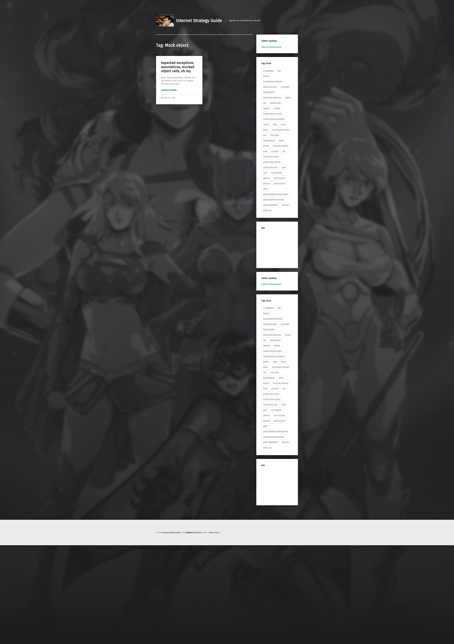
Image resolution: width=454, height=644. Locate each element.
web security (279, 183)
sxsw (283, 167)
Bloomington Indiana (272, 81)
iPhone (277, 108)
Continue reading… (169, 90)
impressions (275, 103)
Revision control (280, 146)
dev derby (285, 87)
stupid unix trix (270, 167)
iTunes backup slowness (274, 119)
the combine (276, 173)
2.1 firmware (268, 71)
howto (288, 97)
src (284, 151)
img (264, 103)
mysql (283, 124)
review (266, 146)
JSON (275, 124)
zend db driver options (273, 199)
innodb (266, 108)
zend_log (267, 210)
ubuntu (266, 178)
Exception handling (272, 97)
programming (269, 140)
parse (265, 130)
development (269, 92)
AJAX (279, 71)
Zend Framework (270, 205)
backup (266, 76)
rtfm (265, 151)
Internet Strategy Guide (199, 20)
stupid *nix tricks (271, 157)
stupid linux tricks (271, 162)
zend (265, 189)
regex (281, 140)
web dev (266, 183)
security (275, 151)
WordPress (197, 532)
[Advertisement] (279, 247)
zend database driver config (275, 194)
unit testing (279, 178)
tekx (265, 173)
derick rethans (270, 87)
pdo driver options (280, 130)
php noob (274, 135)
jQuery (266, 124)
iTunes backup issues (272, 114)
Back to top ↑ (214, 532)
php (264, 135)
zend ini (285, 205)
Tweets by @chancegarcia (271, 47)
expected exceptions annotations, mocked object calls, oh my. (177, 67)
